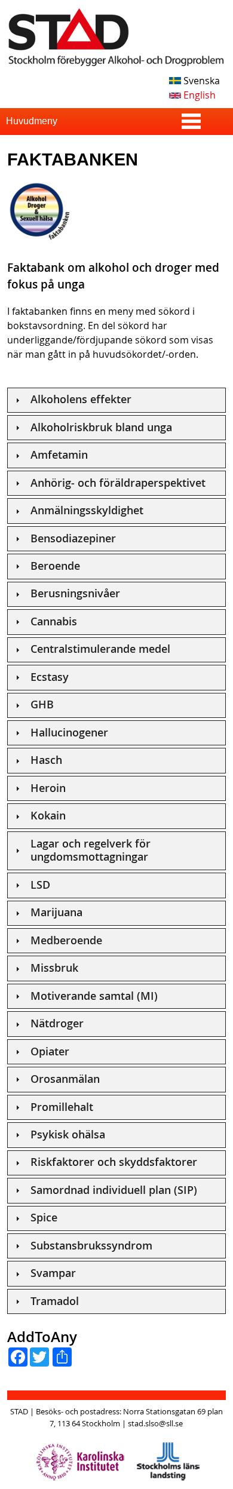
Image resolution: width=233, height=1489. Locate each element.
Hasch (46, 760)
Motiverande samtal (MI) (94, 996)
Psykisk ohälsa (67, 1134)
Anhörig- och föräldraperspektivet (118, 483)
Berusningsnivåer (75, 593)
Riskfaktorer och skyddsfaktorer (113, 1162)
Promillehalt (61, 1107)
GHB (42, 704)
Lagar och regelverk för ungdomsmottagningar (90, 850)
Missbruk (54, 968)
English (198, 95)
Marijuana (56, 912)
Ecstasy (49, 677)
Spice (43, 1217)
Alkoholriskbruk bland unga (101, 427)
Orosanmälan (65, 1079)
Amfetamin (59, 455)
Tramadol (54, 1301)
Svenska (200, 80)
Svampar (53, 1273)
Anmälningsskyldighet (86, 510)
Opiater (49, 1051)
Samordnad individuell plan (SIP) (113, 1190)
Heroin (48, 788)
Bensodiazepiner (73, 538)
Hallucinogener (69, 732)
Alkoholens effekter (80, 399)
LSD (40, 885)
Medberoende (66, 940)
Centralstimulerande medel (100, 649)
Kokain (48, 815)
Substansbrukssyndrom (91, 1245)
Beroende (55, 566)
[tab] (116, 400)
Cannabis (53, 621)
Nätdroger (57, 1023)
